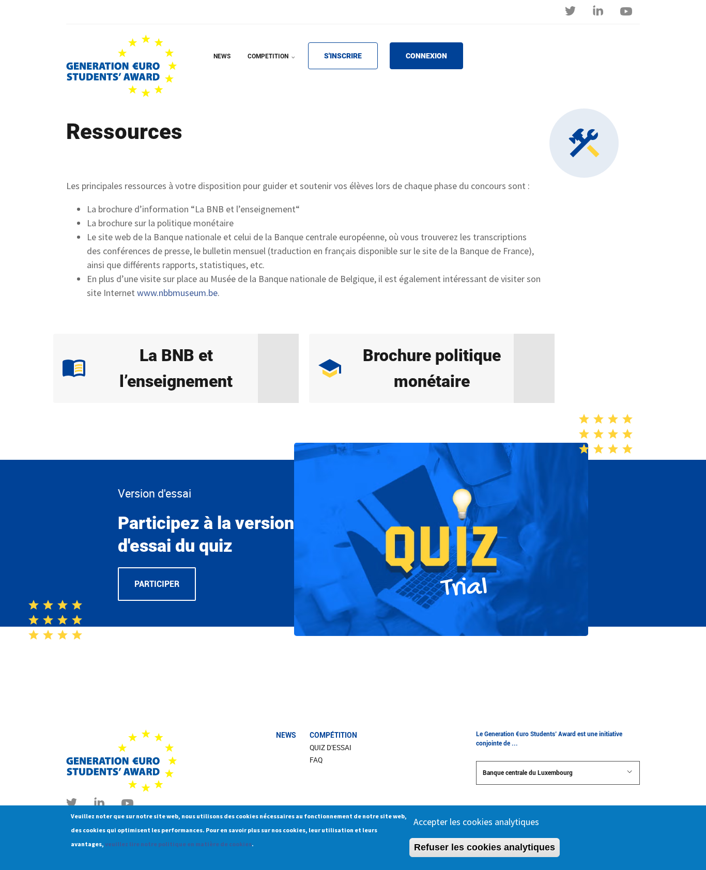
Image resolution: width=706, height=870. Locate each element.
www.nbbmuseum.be (177, 293)
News (286, 735)
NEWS (222, 56)
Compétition (333, 735)
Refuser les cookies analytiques (484, 847)
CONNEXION (426, 56)
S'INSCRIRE (343, 56)
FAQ (316, 760)
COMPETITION (272, 63)
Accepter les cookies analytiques (476, 822)
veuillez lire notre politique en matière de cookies (178, 844)
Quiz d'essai (330, 747)
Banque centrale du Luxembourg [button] (528, 772)
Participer (156, 584)
